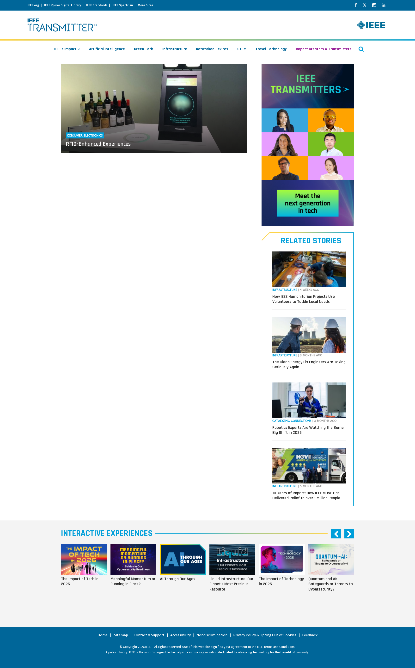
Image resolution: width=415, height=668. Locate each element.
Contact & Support (149, 634)
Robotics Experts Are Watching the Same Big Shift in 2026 (308, 430)
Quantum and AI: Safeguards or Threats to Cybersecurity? (330, 584)
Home (103, 634)
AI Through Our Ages (177, 578)
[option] (85, 574)
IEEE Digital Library (62, 5)
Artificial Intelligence (107, 49)
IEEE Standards (96, 5)
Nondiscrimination (211, 634)
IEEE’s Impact (65, 49)
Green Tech (143, 49)
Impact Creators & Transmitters (323, 49)
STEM (241, 49)
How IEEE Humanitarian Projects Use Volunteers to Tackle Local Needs (303, 299)
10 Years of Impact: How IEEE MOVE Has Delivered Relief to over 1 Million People (306, 495)
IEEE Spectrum (122, 5)
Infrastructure (174, 49)
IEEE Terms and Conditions (276, 646)
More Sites (145, 5)
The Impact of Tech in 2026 (79, 581)
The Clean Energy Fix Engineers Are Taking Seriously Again (309, 364)
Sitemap (121, 634)
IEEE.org (33, 5)
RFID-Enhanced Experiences (98, 144)
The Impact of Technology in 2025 (281, 581)
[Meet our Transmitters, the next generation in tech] (308, 145)
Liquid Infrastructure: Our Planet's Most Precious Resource (231, 584)
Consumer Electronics (85, 136)
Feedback (309, 634)
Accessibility (180, 634)
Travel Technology (271, 49)
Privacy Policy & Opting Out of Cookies (264, 634)
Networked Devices (212, 49)
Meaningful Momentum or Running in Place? (132, 581)
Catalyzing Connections (291, 421)
